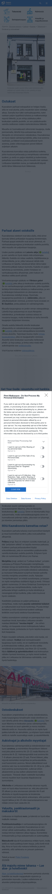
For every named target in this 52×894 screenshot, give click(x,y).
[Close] (47, 395)
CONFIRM (15, 489)
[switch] (42, 448)
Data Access (26, 498)
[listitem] (26, 441)
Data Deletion (11, 498)
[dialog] (26, 447)
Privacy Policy (40, 498)
